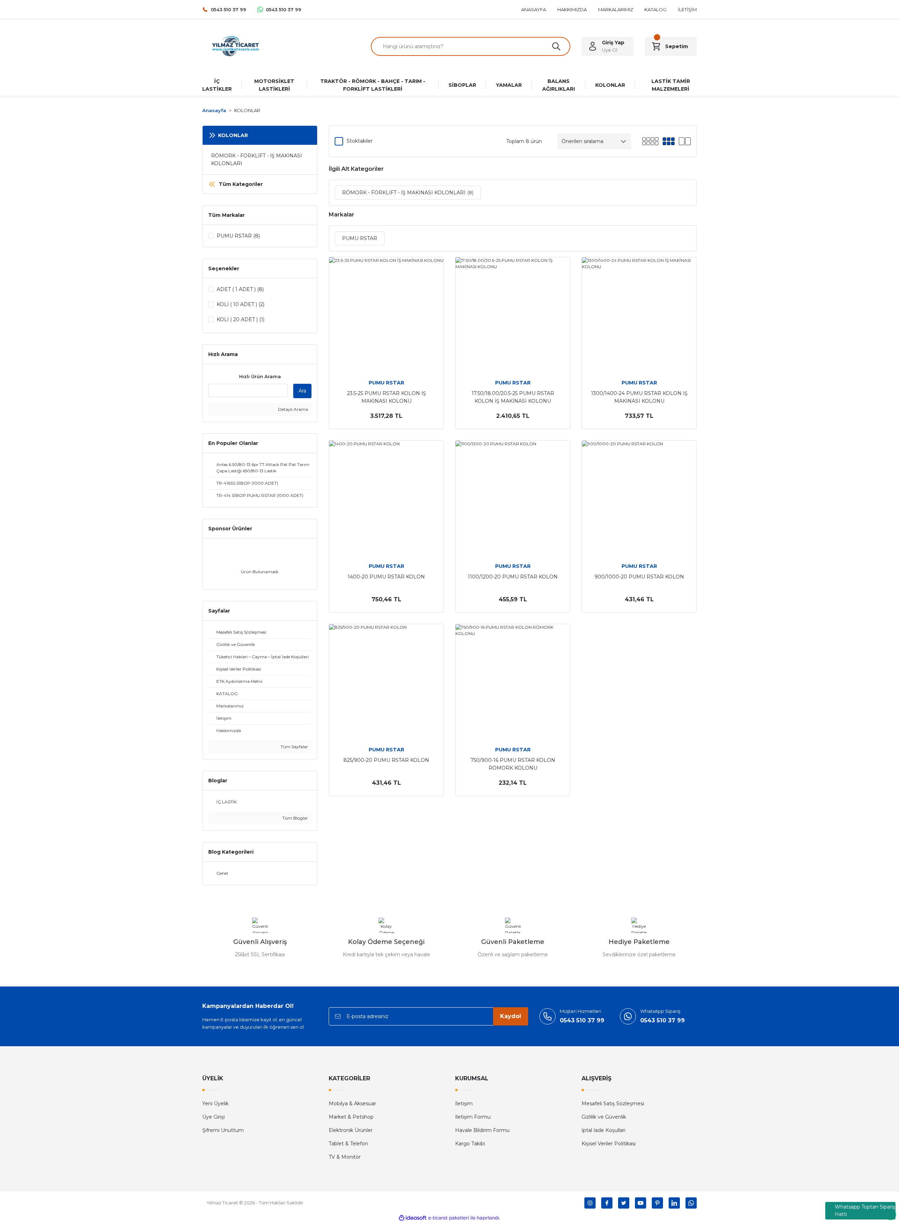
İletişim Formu (473, 1117)
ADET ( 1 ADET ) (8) (240, 289)
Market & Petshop (351, 1117)
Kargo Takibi (470, 1143)
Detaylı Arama (292, 409)
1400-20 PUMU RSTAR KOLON (386, 577)
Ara (302, 391)
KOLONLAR (247, 110)
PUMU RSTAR (386, 383)
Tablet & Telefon (348, 1143)
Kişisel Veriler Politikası (609, 1143)
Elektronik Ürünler (351, 1130)
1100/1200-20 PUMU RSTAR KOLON (513, 577)
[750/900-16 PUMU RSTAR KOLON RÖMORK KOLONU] (512, 681)
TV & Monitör (345, 1157)
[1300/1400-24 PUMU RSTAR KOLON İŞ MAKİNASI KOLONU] (639, 314)
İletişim (464, 1103)
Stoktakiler (360, 141)
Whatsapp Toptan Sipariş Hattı (865, 1210)
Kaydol (510, 1016)
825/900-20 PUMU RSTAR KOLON (386, 760)
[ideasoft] (413, 1218)
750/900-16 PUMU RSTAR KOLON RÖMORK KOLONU (513, 764)
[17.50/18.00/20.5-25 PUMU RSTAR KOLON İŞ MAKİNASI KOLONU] (512, 314)
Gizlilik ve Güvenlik (604, 1117)
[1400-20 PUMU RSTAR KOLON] (386, 498)
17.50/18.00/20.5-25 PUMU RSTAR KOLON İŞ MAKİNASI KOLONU (513, 397)
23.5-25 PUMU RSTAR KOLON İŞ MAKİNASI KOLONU (386, 397)
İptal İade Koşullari (603, 1130)
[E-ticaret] (448, 1218)
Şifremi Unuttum (223, 1130)
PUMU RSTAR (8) (238, 236)
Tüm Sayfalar (294, 746)
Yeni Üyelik (215, 1103)
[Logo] (235, 45)
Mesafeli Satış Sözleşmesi (613, 1103)
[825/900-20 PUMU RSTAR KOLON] (386, 681)
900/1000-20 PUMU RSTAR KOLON (639, 577)
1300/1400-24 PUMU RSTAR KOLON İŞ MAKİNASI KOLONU (639, 397)
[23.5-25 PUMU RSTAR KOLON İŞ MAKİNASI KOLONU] (386, 314)
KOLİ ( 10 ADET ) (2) (240, 304)
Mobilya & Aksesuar (352, 1103)
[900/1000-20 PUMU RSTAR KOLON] (639, 498)
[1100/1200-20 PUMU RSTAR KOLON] (512, 498)
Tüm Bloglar (294, 818)
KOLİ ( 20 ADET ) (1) (240, 319)
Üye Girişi (213, 1117)
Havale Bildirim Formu (482, 1130)
